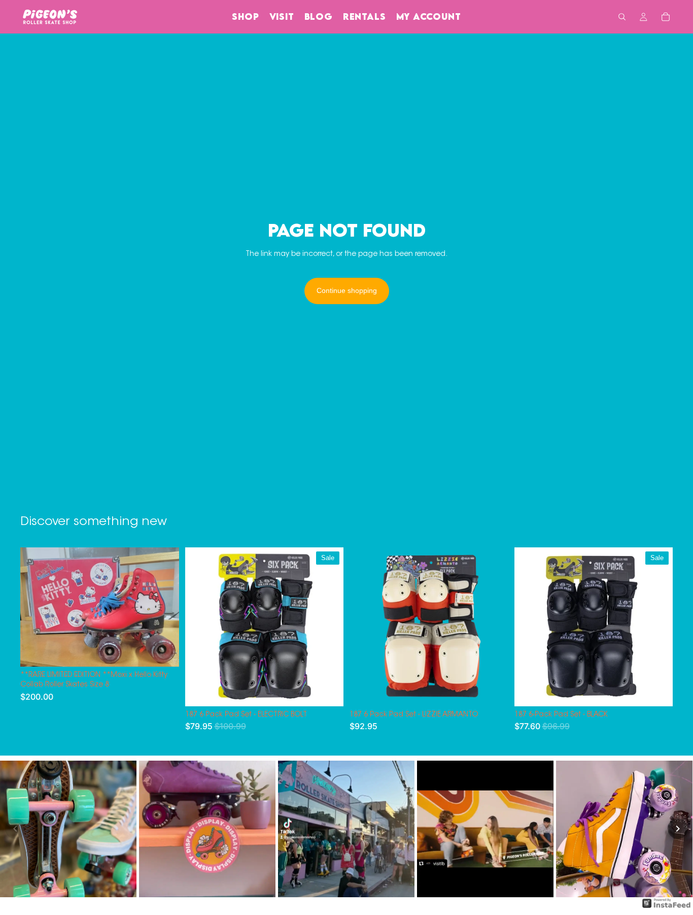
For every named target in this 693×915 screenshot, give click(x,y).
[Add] (163, 651)
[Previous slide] (35, 607)
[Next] (678, 829)
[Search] (622, 17)
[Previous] (15, 829)
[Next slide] (164, 607)
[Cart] (665, 17)
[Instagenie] (666, 908)
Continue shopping (347, 290)
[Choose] (328, 690)
